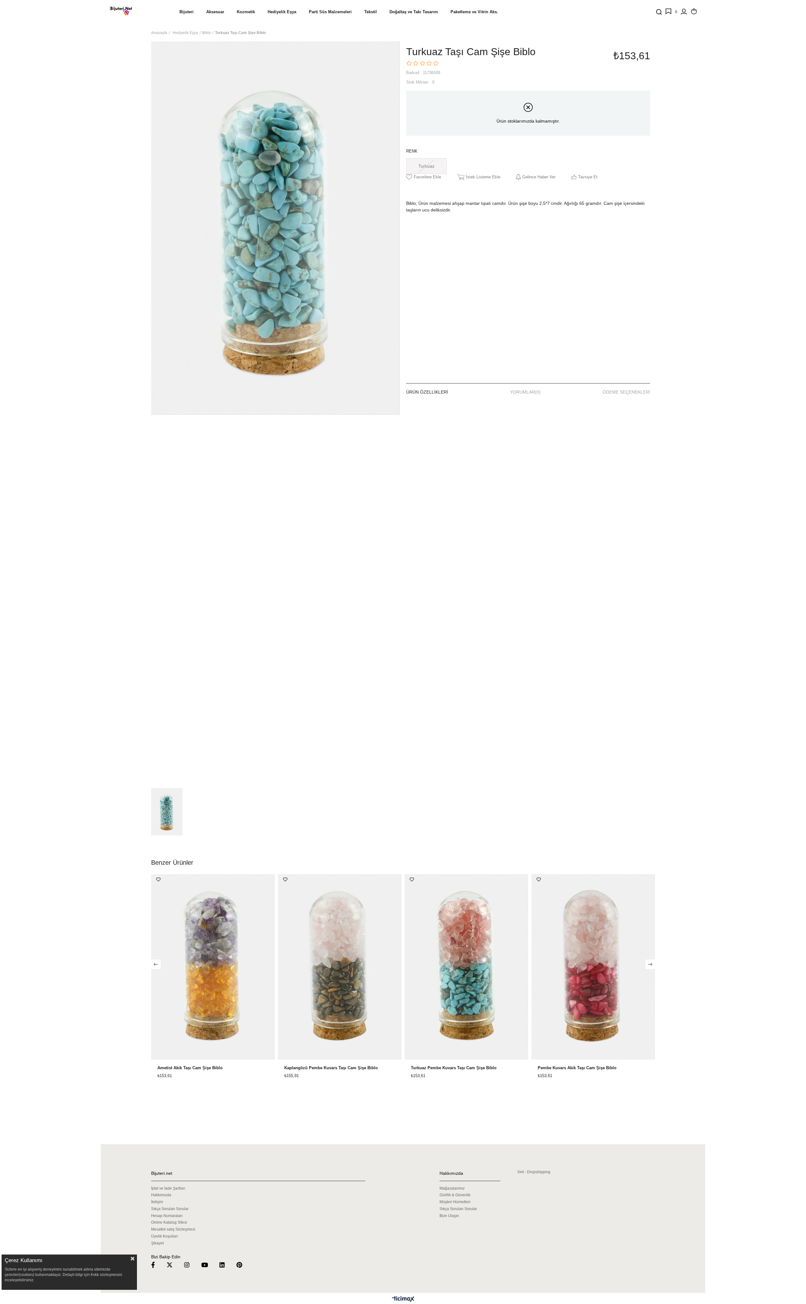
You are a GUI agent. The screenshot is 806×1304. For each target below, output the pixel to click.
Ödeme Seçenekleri (626, 392)
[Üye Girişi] (683, 12)
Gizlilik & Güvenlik (455, 1195)
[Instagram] (190, 1265)
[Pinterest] (243, 1265)
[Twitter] (173, 1265)
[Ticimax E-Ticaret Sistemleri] (403, 1299)
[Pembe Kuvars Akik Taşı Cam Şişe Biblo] (593, 967)
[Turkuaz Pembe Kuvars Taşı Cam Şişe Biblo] (466, 967)
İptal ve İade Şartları (168, 1188)
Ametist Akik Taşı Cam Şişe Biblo (190, 1068)
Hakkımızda (161, 1195)
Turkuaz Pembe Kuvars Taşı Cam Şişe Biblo (454, 1068)
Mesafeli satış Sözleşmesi (173, 1229)
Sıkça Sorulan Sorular (170, 1209)
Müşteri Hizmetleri (455, 1202)
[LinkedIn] (226, 1265)
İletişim (157, 1202)
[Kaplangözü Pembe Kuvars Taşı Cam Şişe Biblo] (340, 967)
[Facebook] (157, 1265)
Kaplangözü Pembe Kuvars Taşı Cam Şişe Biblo (331, 1068)
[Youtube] (208, 1265)
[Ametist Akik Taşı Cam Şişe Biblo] (213, 967)
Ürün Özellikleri (427, 392)
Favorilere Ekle (158, 879)
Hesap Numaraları (167, 1216)
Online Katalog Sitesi (169, 1222)
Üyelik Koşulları (164, 1236)
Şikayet (157, 1243)
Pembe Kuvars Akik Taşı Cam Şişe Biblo (577, 1068)
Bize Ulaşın (449, 1216)
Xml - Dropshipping (533, 1172)
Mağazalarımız (452, 1188)
